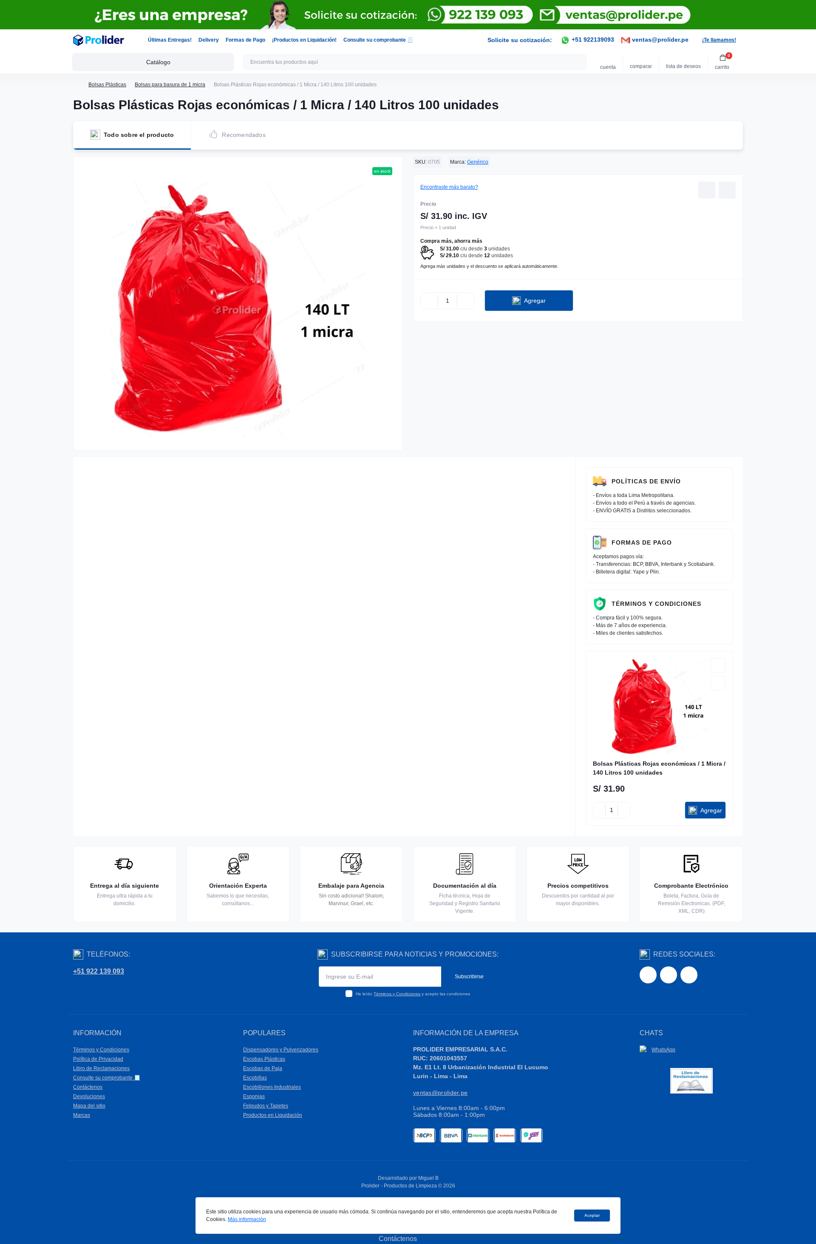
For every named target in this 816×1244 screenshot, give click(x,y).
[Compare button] (727, 190)
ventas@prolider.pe (659, 39)
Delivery (208, 40)
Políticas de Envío (646, 481)
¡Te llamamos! (719, 40)
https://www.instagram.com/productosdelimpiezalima (668, 974)
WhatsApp (663, 1050)
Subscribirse (469, 977)
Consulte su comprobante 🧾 (378, 40)
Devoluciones (89, 1096)
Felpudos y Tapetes (265, 1106)
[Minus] (429, 301)
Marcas (81, 1115)
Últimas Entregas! (170, 40)
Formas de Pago (245, 40)
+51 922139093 (592, 39)
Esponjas (254, 1096)
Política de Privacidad (98, 1059)
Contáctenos (87, 1087)
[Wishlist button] (706, 190)
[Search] (578, 62)
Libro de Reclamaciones (101, 1068)
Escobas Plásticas (264, 1059)
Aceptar (592, 1215)
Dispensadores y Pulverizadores (280, 1050)
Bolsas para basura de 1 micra (170, 85)
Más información (247, 1219)
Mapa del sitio (89, 1106)
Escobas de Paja (262, 1068)
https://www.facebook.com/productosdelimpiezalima (648, 974)
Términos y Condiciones (656, 603)
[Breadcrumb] (76, 84)
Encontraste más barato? (449, 187)
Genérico (477, 162)
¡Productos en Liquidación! (304, 40)
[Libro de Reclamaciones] (691, 1080)
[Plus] (465, 301)
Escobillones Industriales (272, 1087)
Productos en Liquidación (272, 1115)
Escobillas (255, 1078)
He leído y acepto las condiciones (413, 993)
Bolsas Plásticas (107, 85)
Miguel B (428, 1178)
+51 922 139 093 (98, 971)
